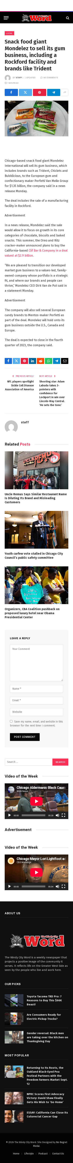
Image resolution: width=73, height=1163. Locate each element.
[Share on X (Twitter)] (25, 92)
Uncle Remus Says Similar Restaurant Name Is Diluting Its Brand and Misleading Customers (36, 498)
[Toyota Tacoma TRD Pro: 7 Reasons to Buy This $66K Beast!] (14, 1000)
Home (16, 1153)
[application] (36, 801)
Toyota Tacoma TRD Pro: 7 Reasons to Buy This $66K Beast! (44, 1000)
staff (19, 77)
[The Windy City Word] (36, 18)
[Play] (9, 815)
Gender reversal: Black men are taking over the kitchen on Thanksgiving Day (47, 1037)
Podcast (43, 1153)
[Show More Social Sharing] (64, 92)
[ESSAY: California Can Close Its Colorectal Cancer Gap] (14, 1116)
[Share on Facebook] (11, 92)
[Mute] (57, 815)
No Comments (50, 77)
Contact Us (58, 1153)
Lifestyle (29, 1153)
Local (9, 33)
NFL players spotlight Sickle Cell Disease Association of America (19, 385)
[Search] (67, 18)
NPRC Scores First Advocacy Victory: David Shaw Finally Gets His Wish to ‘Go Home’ (45, 1098)
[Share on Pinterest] (39, 92)
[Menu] (6, 18)
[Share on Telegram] (53, 92)
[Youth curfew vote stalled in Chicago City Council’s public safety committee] (36, 530)
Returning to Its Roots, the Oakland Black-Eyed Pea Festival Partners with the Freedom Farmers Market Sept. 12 (47, 1076)
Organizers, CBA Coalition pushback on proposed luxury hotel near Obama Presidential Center (32, 613)
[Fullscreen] (63, 815)
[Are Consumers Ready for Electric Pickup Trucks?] (14, 1018)
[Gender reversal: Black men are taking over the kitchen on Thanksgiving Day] (14, 1037)
